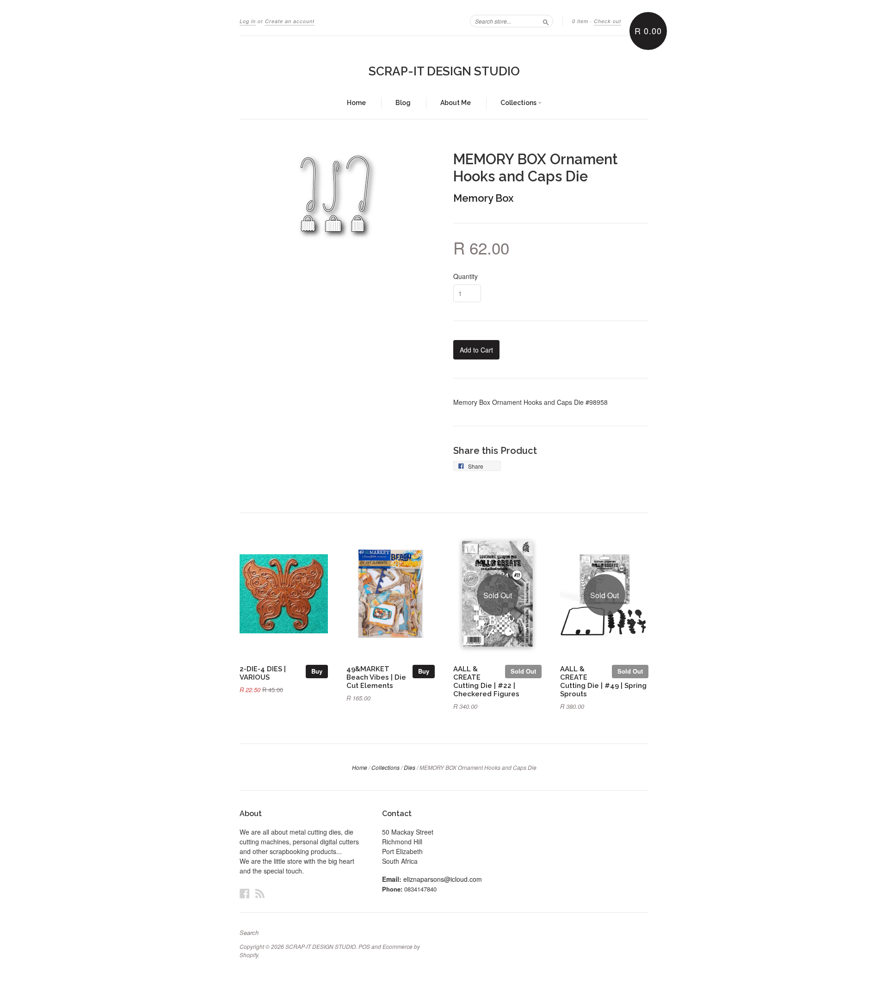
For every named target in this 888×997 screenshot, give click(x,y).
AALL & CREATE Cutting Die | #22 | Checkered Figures (486, 681)
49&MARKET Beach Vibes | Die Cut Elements (376, 677)
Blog (403, 102)
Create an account (289, 21)
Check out (607, 21)
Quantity (465, 276)
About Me (455, 102)
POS (364, 946)
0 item (580, 21)
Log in (248, 21)
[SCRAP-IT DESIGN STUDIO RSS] (260, 893)
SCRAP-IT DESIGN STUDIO (444, 71)
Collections (519, 102)
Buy (316, 671)
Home (356, 102)
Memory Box (483, 198)
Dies (409, 767)
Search (249, 932)
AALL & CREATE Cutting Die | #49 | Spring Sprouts (603, 681)
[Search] (546, 21)
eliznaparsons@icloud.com (442, 879)
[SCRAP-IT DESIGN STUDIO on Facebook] (245, 893)
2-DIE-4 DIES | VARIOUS (263, 673)
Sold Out (523, 671)
